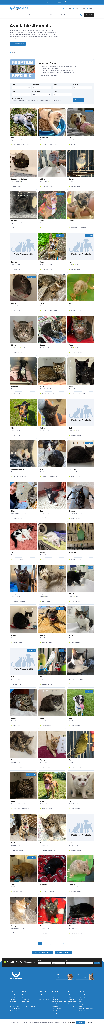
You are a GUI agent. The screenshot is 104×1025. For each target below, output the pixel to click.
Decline (90, 1022)
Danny (42, 760)
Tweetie (51, 673)
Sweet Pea (44, 138)
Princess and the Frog (19, 179)
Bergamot (72, 179)
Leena (42, 718)
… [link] (52, 943)
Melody (14, 221)
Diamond (14, 386)
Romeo (71, 635)
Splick (71, 428)
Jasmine (72, 677)
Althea (13, 594)
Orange (14, 926)
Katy (70, 262)
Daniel (71, 221)
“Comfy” (72, 594)
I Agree (80, 1022)
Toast (42, 221)
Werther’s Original (17, 469)
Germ (71, 801)
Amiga (42, 635)
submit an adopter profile (43, 952)
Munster (72, 884)
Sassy (13, 884)
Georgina (72, 469)
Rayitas (14, 262)
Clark (42, 303)
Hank (42, 801)
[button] (41, 87)
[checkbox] (18, 101)
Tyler (71, 718)
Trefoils (14, 760)
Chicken (43, 179)
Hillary (42, 552)
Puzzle (42, 469)
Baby (13, 138)
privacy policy (71, 1022)
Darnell (13, 635)
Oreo (42, 262)
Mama (13, 345)
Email (67, 960)
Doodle (13, 718)
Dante (13, 843)
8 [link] (56, 943)
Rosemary (72, 552)
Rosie (13, 801)
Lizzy (13, 511)
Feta (70, 303)
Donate (90, 15)
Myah (42, 386)
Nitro (71, 926)
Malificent (43, 884)
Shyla (13, 428)
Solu (41, 843)
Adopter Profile (18, 44)
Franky (13, 303)
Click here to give (59, 2)
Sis (12, 552)
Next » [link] (62, 943)
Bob (41, 511)
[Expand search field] (81, 15)
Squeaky (43, 345)
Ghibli (71, 138)
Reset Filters (78, 100)
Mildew (42, 926)
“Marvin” (43, 594)
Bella (70, 843)
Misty (71, 386)
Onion (42, 428)
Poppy (71, 345)
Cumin (71, 760)
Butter (13, 677)
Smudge (72, 511)
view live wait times (63, 952)
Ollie (41, 677)
